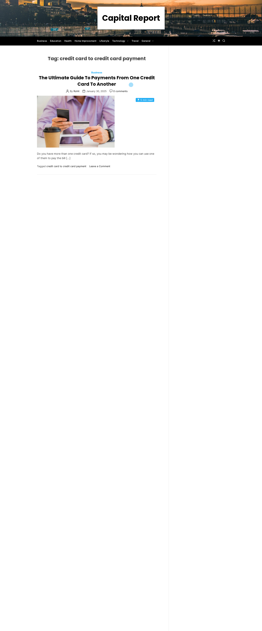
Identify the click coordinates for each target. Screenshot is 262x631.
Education (55, 40)
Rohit (76, 91)
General (146, 40)
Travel (135, 40)
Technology (118, 40)
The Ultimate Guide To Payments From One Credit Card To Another (97, 80)
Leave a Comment (99, 166)
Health (68, 40)
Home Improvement (85, 40)
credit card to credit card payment (66, 166)
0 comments (120, 91)
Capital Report (131, 18)
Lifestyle (104, 40)
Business (42, 40)
